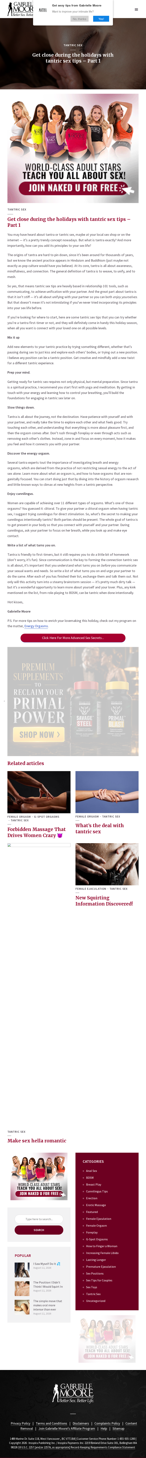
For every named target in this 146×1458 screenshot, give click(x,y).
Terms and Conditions (51, 1423)
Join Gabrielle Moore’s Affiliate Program (66, 1428)
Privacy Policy (20, 1423)
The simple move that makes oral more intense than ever (47, 1305)
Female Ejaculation (90, 889)
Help (104, 1428)
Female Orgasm (19, 816)
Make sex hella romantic (36, 1141)
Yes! (101, 19)
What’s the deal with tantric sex (99, 829)
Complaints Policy (107, 1423)
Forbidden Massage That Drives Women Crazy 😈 (36, 832)
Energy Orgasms (36, 626)
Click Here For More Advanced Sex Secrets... (73, 638)
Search (39, 1230)
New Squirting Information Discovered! (104, 901)
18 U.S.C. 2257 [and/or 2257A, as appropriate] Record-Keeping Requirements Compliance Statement (76, 1447)
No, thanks (79, 19)
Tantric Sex (73, 45)
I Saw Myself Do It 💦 (46, 1264)
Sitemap (118, 1428)
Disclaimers (81, 1423)
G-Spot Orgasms (46, 816)
